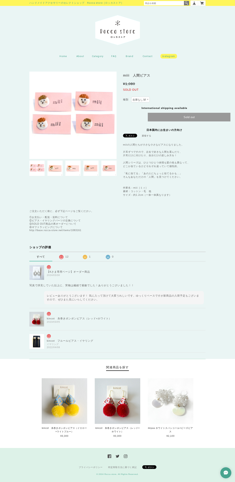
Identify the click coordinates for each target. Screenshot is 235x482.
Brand (129, 56)
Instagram (168, 56)
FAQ (113, 56)
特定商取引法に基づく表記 (122, 467)
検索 (186, 3)
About (80, 56)
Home (63, 56)
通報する (146, 135)
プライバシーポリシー (91, 467)
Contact (148, 56)
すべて (41, 256)
